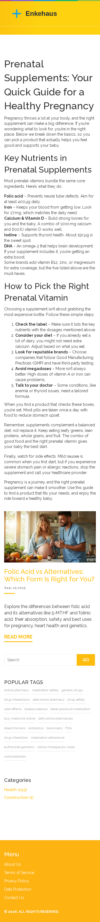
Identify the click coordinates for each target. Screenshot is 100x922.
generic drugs (72, 690)
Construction (19, 797)
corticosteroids (15, 756)
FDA (68, 728)
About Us (12, 864)
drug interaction (16, 737)
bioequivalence (36, 709)
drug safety (76, 699)
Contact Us (14, 897)
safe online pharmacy (48, 699)
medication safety (45, 690)
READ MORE (18, 637)
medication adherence (47, 737)
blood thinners (15, 728)
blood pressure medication (70, 709)
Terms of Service (19, 872)
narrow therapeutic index (56, 747)
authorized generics (19, 747)
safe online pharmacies (55, 718)
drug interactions (17, 699)
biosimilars (54, 728)
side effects (13, 709)
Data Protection (17, 889)
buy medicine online (19, 718)
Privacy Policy (16, 881)
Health (15, 789)
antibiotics (36, 728)
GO (86, 660)
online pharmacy (16, 690)
